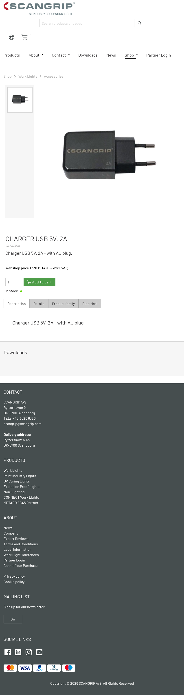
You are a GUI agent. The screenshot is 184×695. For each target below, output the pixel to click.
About (34, 55)
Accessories (54, 76)
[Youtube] (39, 651)
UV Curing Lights (17, 481)
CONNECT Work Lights (21, 497)
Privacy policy (14, 576)
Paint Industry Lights (20, 476)
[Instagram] (29, 651)
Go (13, 619)
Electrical (89, 303)
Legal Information (17, 549)
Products (12, 55)
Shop (129, 55)
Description (16, 303)
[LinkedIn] (18, 651)
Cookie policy (14, 581)
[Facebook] (8, 651)
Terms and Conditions (21, 544)
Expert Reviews (16, 538)
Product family (63, 303)
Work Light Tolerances (21, 554)
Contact (59, 55)
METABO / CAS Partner (21, 502)
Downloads (88, 55)
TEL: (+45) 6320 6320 (20, 418)
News (111, 55)
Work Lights (27, 76)
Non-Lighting (14, 492)
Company (11, 533)
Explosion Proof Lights (21, 486)
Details (38, 303)
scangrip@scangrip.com (23, 423)
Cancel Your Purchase (21, 565)
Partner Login (158, 55)
